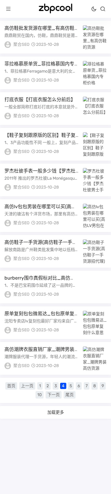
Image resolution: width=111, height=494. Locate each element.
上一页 (27, 385)
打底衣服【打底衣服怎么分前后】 (39, 99)
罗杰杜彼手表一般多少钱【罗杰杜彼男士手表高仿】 (39, 173)
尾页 (69, 394)
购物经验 (95, 44)
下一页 (53, 394)
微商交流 (95, 80)
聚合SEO (21, 44)
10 (39, 394)
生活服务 (95, 116)
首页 (11, 385)
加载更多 (55, 412)
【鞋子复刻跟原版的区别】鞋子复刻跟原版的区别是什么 (39, 138)
